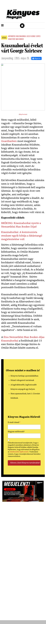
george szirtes (36, 36)
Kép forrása (23, 114)
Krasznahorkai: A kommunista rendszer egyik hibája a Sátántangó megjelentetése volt (21, 236)
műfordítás (12, 36)
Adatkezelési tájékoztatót (19, 452)
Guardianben (9, 141)
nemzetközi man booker (16, 39)
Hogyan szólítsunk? (16, 432)
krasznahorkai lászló (23, 36)
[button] (2, 25)
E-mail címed (14, 422)
